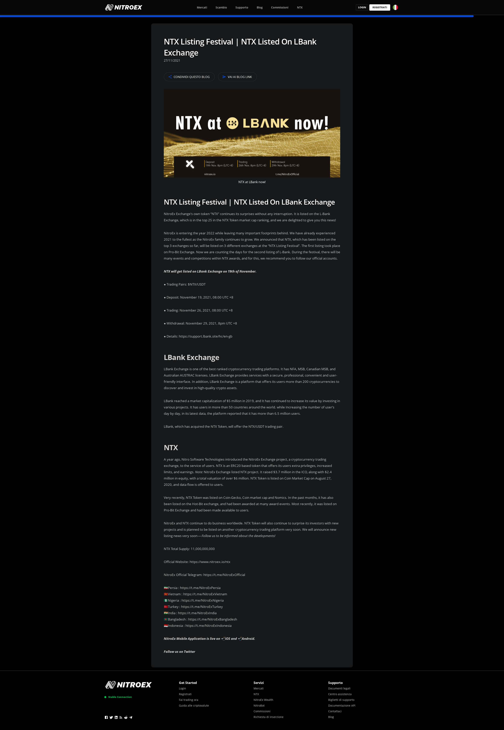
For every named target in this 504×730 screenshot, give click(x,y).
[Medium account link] (121, 718)
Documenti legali (339, 688)
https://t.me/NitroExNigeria (203, 600)
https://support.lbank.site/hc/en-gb (205, 336)
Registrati (379, 7)
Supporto (241, 7)
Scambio (221, 7)
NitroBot (259, 705)
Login (362, 7)
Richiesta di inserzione (269, 717)
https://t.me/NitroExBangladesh (212, 619)
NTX (300, 7)
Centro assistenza (340, 694)
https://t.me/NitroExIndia (197, 613)
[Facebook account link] (106, 718)
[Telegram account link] (131, 718)
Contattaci (335, 711)
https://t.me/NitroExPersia (200, 587)
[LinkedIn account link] (116, 718)
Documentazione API (341, 705)
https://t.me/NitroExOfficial (224, 574)
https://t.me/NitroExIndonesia (208, 625)
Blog (260, 7)
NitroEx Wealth (263, 700)
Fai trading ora (188, 700)
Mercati (202, 7)
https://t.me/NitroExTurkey (202, 606)
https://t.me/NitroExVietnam (205, 594)
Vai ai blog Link (240, 77)
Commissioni (279, 7)
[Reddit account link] (126, 718)
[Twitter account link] (111, 718)
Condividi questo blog (192, 77)
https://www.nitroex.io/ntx (210, 561)
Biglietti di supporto (341, 700)
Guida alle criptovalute (194, 705)
